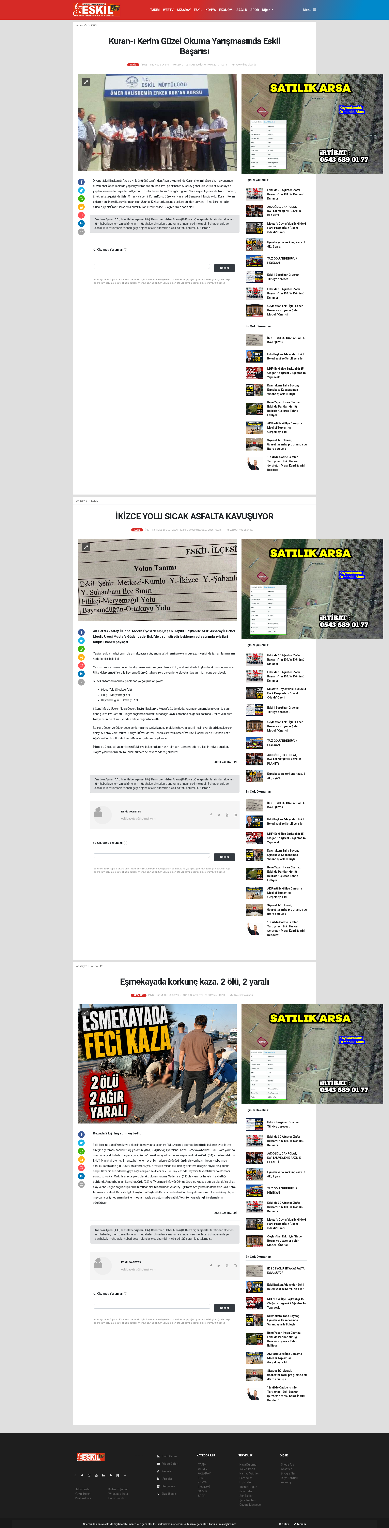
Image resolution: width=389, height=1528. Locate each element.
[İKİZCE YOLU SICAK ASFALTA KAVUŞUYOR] (157, 580)
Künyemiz (168, 1486)
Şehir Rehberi (247, 1500)
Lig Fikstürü (246, 1482)
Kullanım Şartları (118, 1489)
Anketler (286, 1469)
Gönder (224, 267)
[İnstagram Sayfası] (91, 1475)
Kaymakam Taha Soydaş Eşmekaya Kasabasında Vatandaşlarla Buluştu (283, 390)
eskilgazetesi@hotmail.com (138, 818)
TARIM (155, 10)
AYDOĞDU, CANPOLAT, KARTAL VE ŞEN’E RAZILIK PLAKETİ (284, 211)
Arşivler (167, 1478)
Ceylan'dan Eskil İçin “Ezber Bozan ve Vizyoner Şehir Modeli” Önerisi (285, 310)
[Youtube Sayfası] (98, 1475)
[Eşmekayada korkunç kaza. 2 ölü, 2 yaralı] (157, 1063)
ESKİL (198, 10)
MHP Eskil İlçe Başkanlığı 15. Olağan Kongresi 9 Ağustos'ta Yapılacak (286, 373)
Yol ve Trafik (247, 1469)
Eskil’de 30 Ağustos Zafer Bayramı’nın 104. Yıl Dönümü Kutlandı (285, 194)
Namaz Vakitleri (249, 1473)
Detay (285, 1524)
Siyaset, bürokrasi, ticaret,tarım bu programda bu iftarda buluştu (287, 444)
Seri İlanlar (246, 1495)
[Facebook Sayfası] (76, 1475)
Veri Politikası (83, 1498)
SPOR (254, 10)
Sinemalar (245, 1491)
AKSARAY (184, 10)
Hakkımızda (82, 1489)
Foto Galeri (169, 1456)
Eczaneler (245, 1478)
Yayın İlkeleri (82, 1493)
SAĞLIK (241, 10)
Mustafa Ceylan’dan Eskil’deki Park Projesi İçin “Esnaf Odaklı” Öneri (286, 228)
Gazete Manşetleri (250, 1504)
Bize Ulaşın (168, 1493)
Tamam (301, 1524)
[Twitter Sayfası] (84, 1475)
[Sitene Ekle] (126, 1475)
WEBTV (168, 10)
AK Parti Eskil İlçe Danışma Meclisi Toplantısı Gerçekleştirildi (284, 428)
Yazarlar (167, 1471)
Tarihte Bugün (248, 1486)
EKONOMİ (226, 10)
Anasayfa (82, 25)
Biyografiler (288, 1473)
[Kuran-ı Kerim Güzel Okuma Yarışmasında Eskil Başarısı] (157, 122)
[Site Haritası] (119, 1475)
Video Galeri (170, 1463)
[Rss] (112, 1475)
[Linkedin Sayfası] (105, 1475)
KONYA (210, 10)
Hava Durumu (247, 1464)
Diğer (266, 10)
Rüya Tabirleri (289, 1478)
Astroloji (286, 1482)
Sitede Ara (287, 1464)
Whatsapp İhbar (118, 1493)
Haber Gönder (117, 1498)
